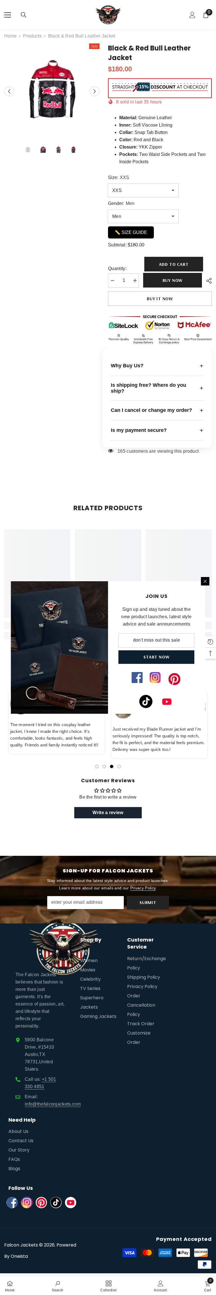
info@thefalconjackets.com (53, 1104)
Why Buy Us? (157, 365)
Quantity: (117, 268)
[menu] (7, 15)
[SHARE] (207, 281)
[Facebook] (12, 1202)
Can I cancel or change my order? (157, 410)
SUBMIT (148, 902)
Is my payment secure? (157, 430)
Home (10, 36)
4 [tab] (119, 766)
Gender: (121, 203)
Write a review (108, 812)
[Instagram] (26, 1202)
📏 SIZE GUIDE (131, 232)
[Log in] (192, 15)
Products (32, 36)
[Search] (23, 15)
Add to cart (173, 264)
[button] (9, 91)
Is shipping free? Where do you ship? (157, 388)
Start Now (157, 657)
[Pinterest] (41, 1202)
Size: (118, 177)
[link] (57, 1286)
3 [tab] (111, 766)
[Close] (205, 581)
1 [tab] (97, 766)
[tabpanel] (56, 722)
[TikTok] (56, 1202)
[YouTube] (70, 1202)
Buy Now (173, 280)
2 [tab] (104, 766)
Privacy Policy (143, 888)
